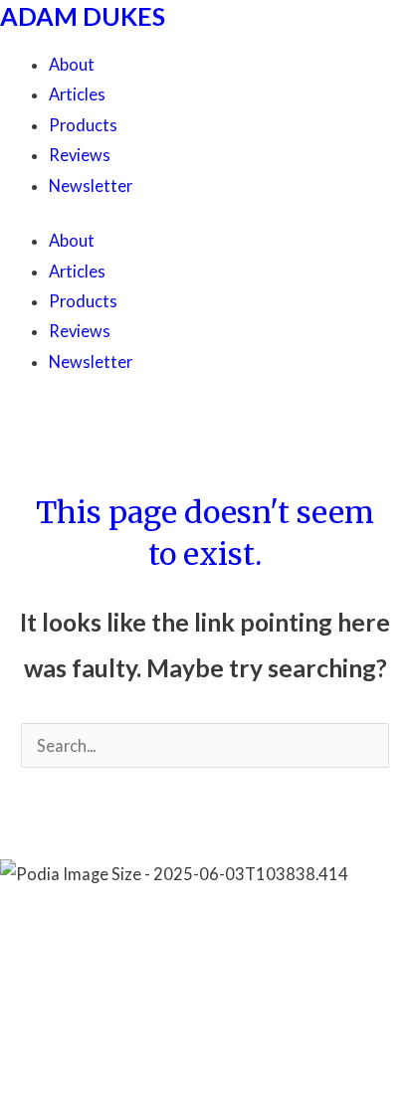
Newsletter (90, 185)
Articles (77, 94)
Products (83, 124)
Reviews (79, 154)
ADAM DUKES (82, 16)
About (72, 64)
